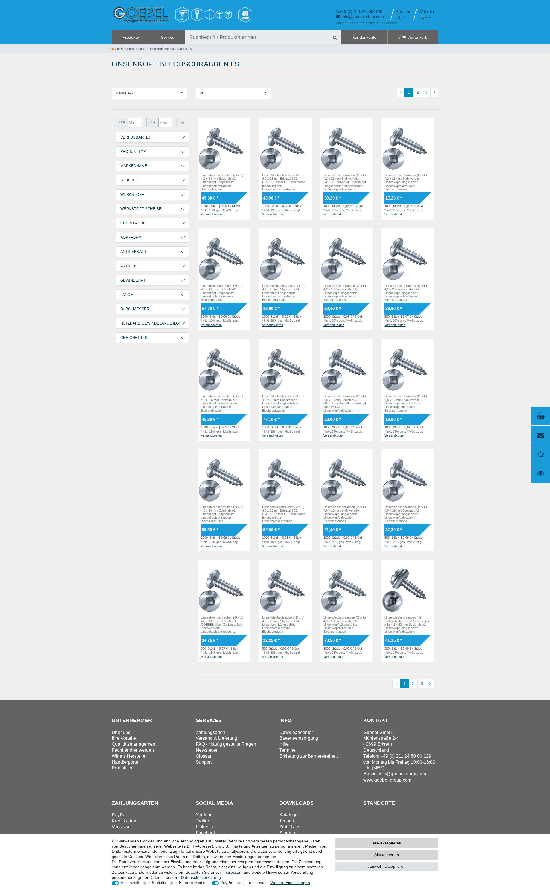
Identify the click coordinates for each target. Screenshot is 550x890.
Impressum (232, 872)
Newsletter (206, 750)
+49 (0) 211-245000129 (360, 11)
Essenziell (130, 882)
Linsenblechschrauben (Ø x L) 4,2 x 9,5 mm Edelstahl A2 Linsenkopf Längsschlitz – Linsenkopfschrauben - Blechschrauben (222, 403)
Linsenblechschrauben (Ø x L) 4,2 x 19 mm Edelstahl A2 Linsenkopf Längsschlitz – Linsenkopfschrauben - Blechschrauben (344, 292)
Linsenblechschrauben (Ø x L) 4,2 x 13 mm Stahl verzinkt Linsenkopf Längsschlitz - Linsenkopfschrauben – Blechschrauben (405, 182)
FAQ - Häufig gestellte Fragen (226, 744)
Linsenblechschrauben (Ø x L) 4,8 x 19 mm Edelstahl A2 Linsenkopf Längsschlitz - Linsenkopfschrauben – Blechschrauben (405, 514)
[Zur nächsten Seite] (434, 92)
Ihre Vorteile (124, 738)
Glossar (203, 756)
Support (204, 762)
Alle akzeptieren (386, 843)
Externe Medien (193, 882)
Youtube (204, 814)
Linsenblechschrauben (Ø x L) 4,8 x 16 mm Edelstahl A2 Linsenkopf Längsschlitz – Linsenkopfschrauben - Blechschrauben (222, 514)
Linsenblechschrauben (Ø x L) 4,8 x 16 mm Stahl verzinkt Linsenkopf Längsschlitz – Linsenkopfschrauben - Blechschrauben (344, 514)
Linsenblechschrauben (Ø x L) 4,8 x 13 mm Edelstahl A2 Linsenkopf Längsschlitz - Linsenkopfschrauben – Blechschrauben (283, 403)
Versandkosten (211, 214)
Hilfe (284, 744)
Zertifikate (289, 826)
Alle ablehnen (386, 854)
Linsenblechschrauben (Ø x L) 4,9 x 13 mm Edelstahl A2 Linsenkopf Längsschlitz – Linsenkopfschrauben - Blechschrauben (344, 624)
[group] (224, 144)
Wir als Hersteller (129, 756)
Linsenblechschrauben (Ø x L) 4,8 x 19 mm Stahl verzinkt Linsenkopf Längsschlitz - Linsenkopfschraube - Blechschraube (283, 624)
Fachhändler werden (133, 750)
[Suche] (334, 37)
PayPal (227, 882)
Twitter (202, 820)
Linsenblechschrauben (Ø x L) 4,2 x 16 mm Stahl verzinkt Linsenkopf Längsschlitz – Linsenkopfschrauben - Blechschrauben (283, 292)
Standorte (379, 803)
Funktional (255, 882)
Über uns (121, 732)
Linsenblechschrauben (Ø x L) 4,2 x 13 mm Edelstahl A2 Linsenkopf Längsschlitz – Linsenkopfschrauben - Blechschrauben (222, 182)
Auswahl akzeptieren (387, 866)
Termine (287, 750)
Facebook (206, 832)
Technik (287, 820)
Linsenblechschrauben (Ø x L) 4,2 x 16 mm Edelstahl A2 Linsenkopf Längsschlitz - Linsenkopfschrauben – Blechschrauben (222, 292)
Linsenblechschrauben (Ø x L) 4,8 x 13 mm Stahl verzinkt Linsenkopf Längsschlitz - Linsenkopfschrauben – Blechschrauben (405, 403)
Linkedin (204, 826)
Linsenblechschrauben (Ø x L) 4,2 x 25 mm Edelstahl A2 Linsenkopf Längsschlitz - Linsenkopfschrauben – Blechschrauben (405, 292)
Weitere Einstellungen (290, 882)
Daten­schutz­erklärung (201, 877)
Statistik (159, 882)
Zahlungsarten (210, 732)
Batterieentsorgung (298, 738)
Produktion (123, 767)
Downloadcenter (296, 732)
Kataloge (288, 814)
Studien (287, 832)
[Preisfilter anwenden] (182, 122)
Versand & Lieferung (216, 738)
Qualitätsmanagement (134, 744)
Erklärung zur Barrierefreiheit (308, 756)
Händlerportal (126, 762)
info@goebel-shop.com (363, 16)
